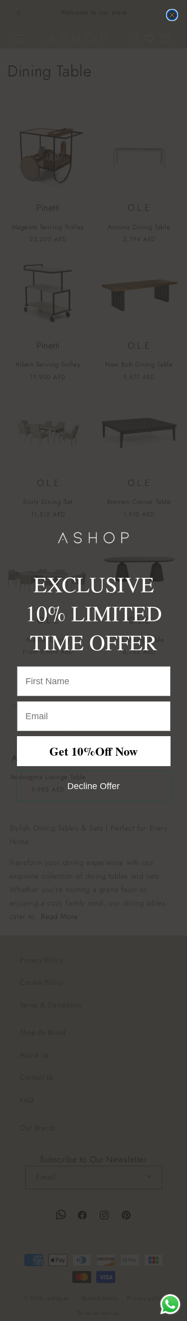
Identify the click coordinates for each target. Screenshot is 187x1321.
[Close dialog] (172, 15)
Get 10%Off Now (93, 751)
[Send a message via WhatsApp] (170, 1304)
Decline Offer (93, 786)
